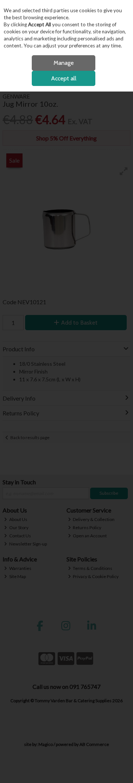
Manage (64, 62)
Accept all (63, 78)
